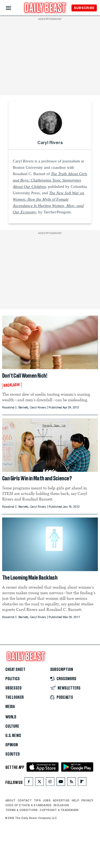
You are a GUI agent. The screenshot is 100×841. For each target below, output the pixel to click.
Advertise (61, 800)
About (10, 800)
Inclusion (61, 805)
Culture (12, 726)
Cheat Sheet (15, 669)
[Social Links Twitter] (39, 782)
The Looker (14, 697)
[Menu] (13, 8)
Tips (37, 800)
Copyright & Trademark (59, 810)
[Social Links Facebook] (29, 782)
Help (75, 800)
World (10, 717)
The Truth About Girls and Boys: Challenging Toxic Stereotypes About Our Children (50, 180)
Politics (12, 679)
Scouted (12, 754)
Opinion (11, 745)
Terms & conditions (21, 810)
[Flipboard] (82, 782)
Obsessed (13, 688)
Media (10, 707)
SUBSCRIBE (84, 8)
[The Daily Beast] (45, 8)
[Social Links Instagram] (50, 782)
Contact (25, 800)
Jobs (47, 800)
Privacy (87, 800)
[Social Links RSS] (71, 782)
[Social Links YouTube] (61, 782)
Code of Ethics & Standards (28, 805)
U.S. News (13, 736)
